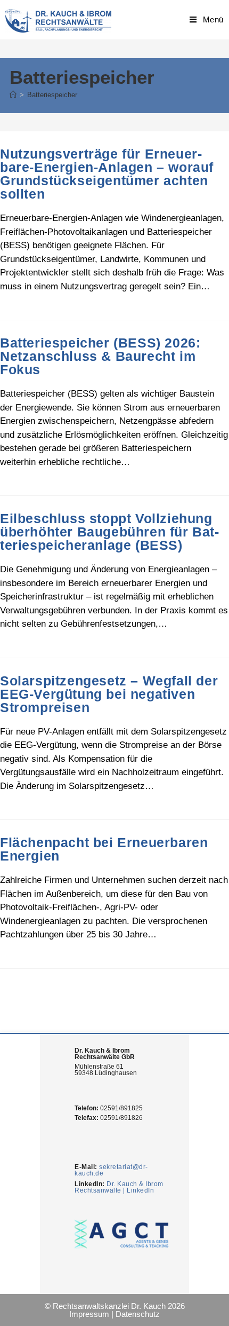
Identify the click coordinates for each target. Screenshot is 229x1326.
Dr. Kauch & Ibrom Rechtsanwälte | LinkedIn (119, 1187)
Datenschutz (138, 1314)
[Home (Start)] (13, 95)
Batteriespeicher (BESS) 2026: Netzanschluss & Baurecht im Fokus (100, 356)
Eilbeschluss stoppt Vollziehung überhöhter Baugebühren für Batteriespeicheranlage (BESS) (109, 531)
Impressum (89, 1314)
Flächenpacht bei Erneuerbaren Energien (104, 849)
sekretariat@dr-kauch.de (111, 1170)
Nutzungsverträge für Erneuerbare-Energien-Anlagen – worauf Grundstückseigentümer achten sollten (107, 173)
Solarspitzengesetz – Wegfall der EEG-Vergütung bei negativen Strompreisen (109, 694)
